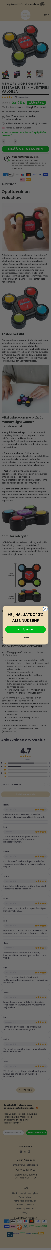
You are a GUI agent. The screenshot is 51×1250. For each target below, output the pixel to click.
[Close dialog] (45, 609)
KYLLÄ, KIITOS (25, 629)
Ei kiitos (25, 637)
